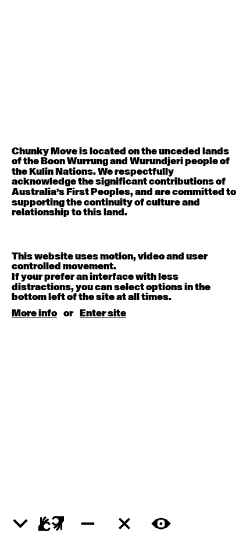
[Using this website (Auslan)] (51, 523)
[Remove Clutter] (124, 523)
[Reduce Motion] (87, 523)
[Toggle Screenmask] (161, 523)
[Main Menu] (20, 524)
